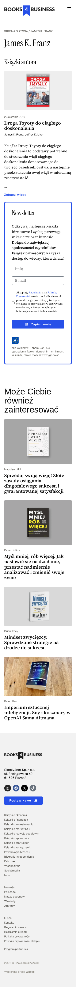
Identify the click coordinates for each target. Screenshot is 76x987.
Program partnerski (16, 949)
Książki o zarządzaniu (17, 847)
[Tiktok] (33, 788)
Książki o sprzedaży (16, 838)
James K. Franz (13, 134)
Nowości (9, 887)
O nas (8, 918)
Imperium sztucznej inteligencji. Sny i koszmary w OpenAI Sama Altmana (37, 712)
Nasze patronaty (14, 896)
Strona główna (16, 31)
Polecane (10, 892)
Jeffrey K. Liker (34, 134)
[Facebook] (16, 788)
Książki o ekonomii (15, 815)
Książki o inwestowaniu (18, 824)
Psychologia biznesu (17, 852)
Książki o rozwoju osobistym (21, 833)
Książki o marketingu (17, 829)
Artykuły (9, 906)
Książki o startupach (16, 843)
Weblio (30, 972)
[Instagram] (7, 788)
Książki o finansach (16, 819)
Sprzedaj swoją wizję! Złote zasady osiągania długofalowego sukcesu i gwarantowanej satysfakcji (34, 483)
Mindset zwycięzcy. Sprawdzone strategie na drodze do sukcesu (31, 642)
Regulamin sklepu (15, 932)
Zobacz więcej (16, 195)
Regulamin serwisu (16, 927)
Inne (7, 875)
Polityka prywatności (17, 936)
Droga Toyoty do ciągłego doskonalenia (32, 125)
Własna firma (12, 866)
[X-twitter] (24, 788)
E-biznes (9, 861)
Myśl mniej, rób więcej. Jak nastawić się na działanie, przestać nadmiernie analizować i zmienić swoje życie (34, 567)
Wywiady (10, 901)
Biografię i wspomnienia (19, 856)
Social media (12, 870)
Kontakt (9, 922)
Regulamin (35, 292)
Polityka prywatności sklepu (21, 941)
